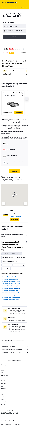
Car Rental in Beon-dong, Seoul (10, 295)
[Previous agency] (3, 203)
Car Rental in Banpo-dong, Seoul (10, 292)
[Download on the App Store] (14, 413)
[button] (3, 2)
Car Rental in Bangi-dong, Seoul (10, 290)
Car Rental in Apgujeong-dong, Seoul (11, 281)
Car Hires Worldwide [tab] (7, 257)
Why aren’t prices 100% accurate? (11, 352)
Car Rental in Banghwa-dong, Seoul (11, 288)
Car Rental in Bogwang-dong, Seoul (11, 297)
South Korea (15, 358)
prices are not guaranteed (11, 342)
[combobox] (8, 20)
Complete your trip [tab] (19, 265)
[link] (14, 171)
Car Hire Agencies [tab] (20, 257)
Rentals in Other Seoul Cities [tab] (9, 261)
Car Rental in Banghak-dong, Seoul (11, 286)
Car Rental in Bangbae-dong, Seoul (11, 283)
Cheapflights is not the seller (10, 346)
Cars (6, 358)
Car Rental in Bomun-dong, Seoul (10, 299)
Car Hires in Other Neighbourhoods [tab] (11, 254)
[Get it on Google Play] (5, 413)
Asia (10, 358)
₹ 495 (17, 16)
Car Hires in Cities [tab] (7, 265)
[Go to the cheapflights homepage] (11, 2)
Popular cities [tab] (6, 268)
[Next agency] (25, 203)
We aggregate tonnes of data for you (12, 349)
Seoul (21, 358)
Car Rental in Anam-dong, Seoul (10, 279)
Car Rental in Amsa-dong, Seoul (10, 277)
